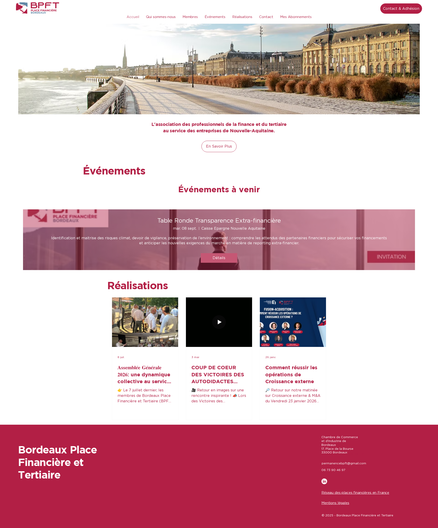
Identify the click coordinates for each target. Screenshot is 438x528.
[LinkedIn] (324, 481)
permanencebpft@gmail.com (344, 463)
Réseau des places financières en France (355, 492)
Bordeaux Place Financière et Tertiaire (57, 462)
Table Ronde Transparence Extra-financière (219, 221)
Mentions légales (335, 503)
